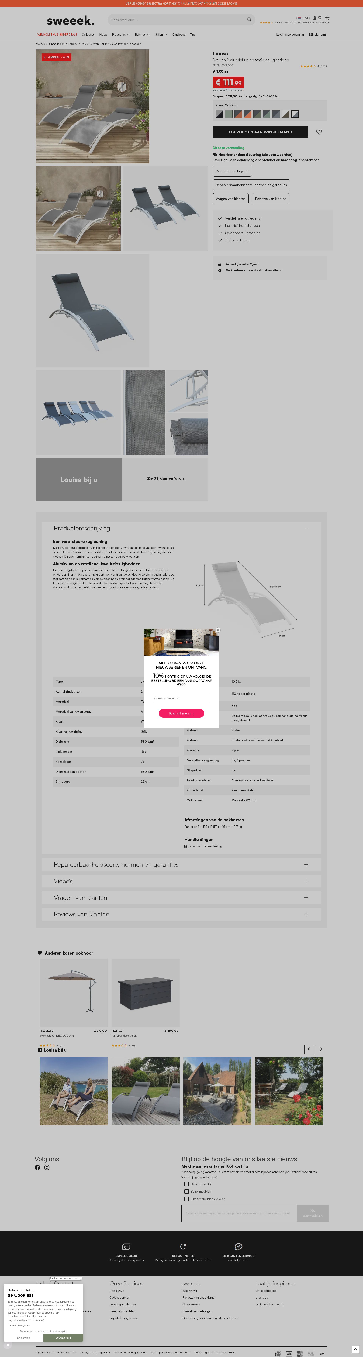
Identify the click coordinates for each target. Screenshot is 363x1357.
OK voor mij (63, 1337)
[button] (7, 1344)
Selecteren (23, 1337)
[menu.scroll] (355, 1349)
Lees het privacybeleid (19, 1325)
